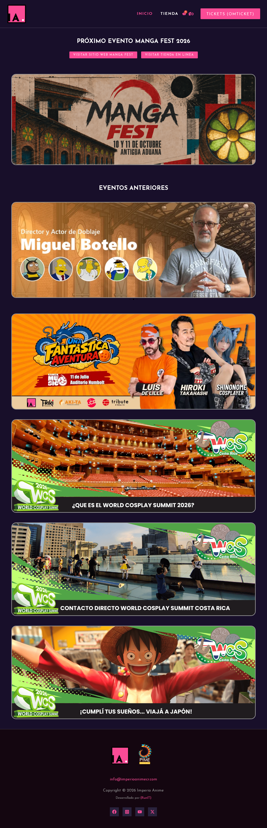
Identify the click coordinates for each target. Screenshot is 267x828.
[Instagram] (127, 811)
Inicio (145, 14)
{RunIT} (146, 798)
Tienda (169, 14)
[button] (229, 13)
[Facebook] (114, 811)
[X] (152, 811)
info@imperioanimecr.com (133, 779)
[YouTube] (139, 811)
